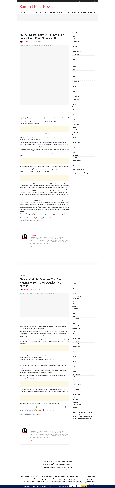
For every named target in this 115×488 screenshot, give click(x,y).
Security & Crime (82, 12)
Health (73, 114)
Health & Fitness (76, 129)
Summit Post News (36, 7)
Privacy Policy (75, 41)
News (25, 12)
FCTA (42, 220)
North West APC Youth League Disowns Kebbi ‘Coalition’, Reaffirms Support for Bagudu (82, 173)
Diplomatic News (76, 101)
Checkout (74, 46)
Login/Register (75, 54)
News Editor (26, 41)
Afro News (74, 104)
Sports (35, 12)
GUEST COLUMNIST (76, 139)
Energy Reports (75, 96)
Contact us (74, 49)
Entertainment (75, 99)
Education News (77, 318)
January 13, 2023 (33, 41)
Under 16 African (36, 414)
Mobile (74, 117)
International (76, 81)
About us (74, 44)
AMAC (38, 220)
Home (21, 12)
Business (74, 12)
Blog (75, 38)
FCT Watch (25, 31)
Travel (73, 122)
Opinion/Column (48, 12)
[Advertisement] (78, 5)
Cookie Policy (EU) (76, 51)
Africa (40, 12)
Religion (90, 12)
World (73, 106)
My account (75, 56)
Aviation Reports (76, 132)
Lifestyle (74, 91)
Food (73, 109)
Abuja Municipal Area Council (29, 220)
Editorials (67, 12)
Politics (30, 12)
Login (94, 1)
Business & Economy (58, 12)
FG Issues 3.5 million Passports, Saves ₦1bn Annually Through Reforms (82, 168)
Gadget (74, 127)
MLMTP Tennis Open (27, 414)
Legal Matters (75, 124)
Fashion (74, 119)
